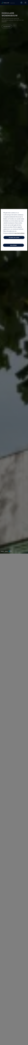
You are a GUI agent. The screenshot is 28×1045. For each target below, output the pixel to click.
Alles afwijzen (13, 245)
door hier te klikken (19, 233)
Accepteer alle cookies (14, 237)
